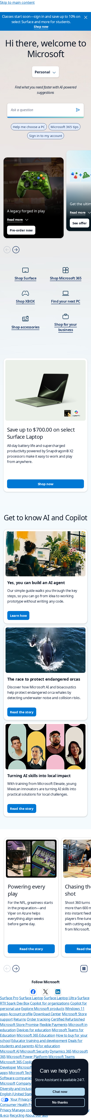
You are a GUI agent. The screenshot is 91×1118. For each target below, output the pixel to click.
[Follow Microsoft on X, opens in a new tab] (45, 991)
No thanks (60, 1102)
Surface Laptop (31, 997)
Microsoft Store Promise (19, 1024)
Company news (28, 1083)
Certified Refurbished (68, 1019)
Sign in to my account (45, 135)
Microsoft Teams (61, 1056)
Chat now (60, 1092)
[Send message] (78, 110)
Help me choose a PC (29, 127)
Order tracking (38, 1019)
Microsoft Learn (29, 1067)
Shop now (41, 26)
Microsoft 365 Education (36, 1035)
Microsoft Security (34, 1051)
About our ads (36, 1115)
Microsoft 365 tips (64, 127)
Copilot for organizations (49, 1003)
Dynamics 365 (61, 1051)
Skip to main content (17, 2)
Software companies (16, 1078)
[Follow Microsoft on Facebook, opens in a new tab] (33, 991)
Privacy (6, 1110)
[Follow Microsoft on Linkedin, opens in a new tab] (57, 991)
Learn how (18, 615)
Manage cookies (25, 1110)
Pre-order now (21, 230)
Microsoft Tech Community (30, 1072)
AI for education (47, 1046)
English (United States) (17, 1094)
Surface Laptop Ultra (60, 997)
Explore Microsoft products (42, 1008)
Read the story (22, 712)
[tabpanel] (45, 291)
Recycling (17, 1115)
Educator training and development (39, 1040)
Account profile (21, 1013)
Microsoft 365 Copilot (17, 1062)
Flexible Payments (54, 1024)
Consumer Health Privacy (20, 1104)
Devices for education (34, 1030)
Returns (19, 1019)
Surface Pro (9, 997)
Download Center (47, 1013)
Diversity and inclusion (17, 1088)
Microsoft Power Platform (26, 1056)
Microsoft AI (9, 1051)
